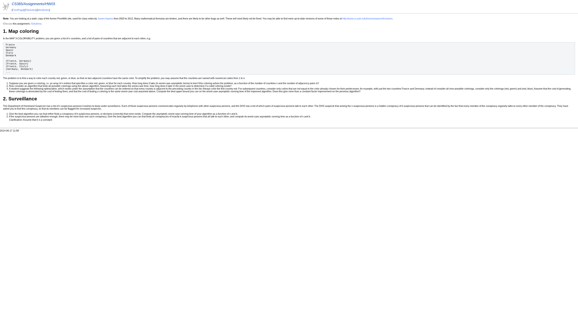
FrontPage (18, 10)
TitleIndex (30, 10)
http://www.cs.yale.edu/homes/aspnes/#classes (367, 18)
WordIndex (43, 10)
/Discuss (7, 23)
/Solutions (36, 23)
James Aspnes (105, 18)
